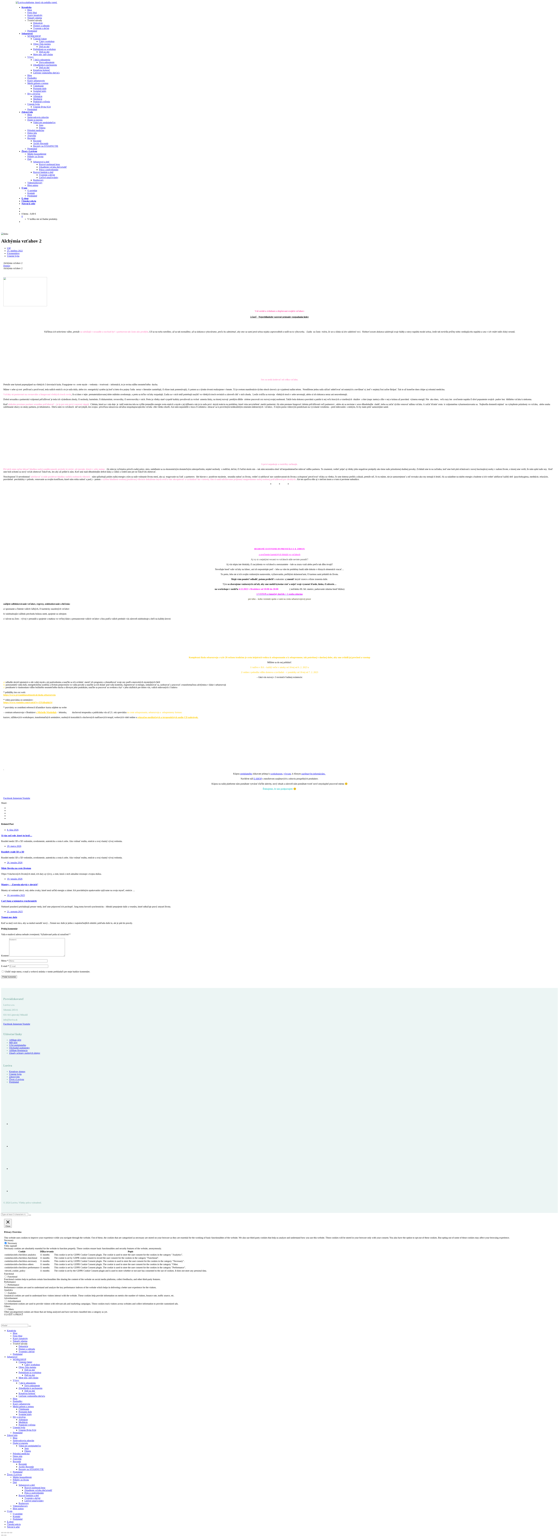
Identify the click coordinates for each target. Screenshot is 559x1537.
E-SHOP (258, 778)
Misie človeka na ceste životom (16, 868)
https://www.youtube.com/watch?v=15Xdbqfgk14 (27, 702)
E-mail (5, 966)
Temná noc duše (9, 917)
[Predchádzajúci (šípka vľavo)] (2, 1535)
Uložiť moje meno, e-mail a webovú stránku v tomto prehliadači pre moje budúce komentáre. (47, 971)
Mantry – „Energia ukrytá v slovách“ (19, 884)
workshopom (276, 773)
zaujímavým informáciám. (313, 773)
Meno (4, 960)
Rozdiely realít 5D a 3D (12, 852)
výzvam (287, 773)
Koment (5, 955)
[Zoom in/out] (2, 1532)
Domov (6, 265)
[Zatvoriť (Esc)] (11, 1532)
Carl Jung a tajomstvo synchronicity (19, 901)
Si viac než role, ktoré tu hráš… (16, 835)
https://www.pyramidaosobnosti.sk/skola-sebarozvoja (29, 695)
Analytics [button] (8, 1290)
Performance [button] (10, 1282)
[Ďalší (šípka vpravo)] (5, 1535)
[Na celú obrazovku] (5, 1532)
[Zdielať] (8, 1532)
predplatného (246, 773)
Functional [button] (9, 1274)
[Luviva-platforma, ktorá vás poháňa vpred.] (36, 2)
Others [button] (7, 1306)
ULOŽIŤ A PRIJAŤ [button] (13, 1314)
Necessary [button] (9, 1240)
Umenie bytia (13, 256)
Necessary (12, 1243)
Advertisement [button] (10, 1298)
